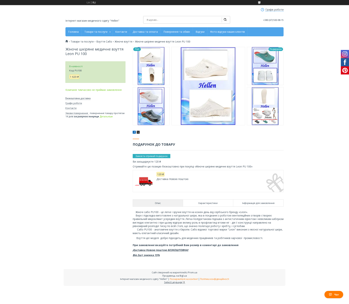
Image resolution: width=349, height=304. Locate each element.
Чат (336, 294)
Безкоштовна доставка (78, 98)
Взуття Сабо (104, 41)
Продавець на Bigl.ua (174, 275)
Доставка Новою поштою (172, 179)
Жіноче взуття (123, 41)
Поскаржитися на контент (184, 279)
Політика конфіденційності (214, 279)
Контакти (121, 31)
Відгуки (200, 31)
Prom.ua (192, 272)
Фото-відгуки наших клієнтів (227, 31)
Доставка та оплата (145, 31)
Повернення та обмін (176, 31)
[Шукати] (225, 19)
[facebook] (134, 132)
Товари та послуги (95, 31)
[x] (138, 132)
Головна (73, 31)
